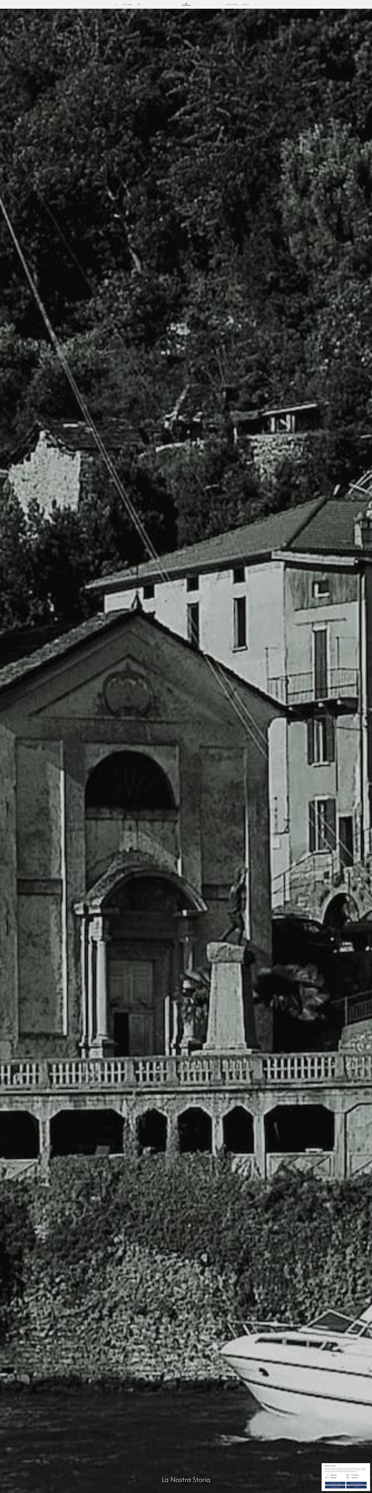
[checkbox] (327, 1475)
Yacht (138, 4)
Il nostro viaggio (127, 4)
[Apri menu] (116, 4)
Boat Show (245, 4)
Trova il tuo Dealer (231, 4)
